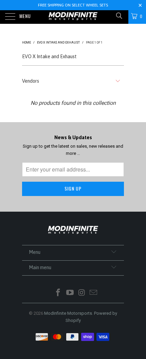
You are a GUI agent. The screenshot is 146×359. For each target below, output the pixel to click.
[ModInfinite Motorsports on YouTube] (70, 293)
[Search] (118, 15)
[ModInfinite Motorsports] (73, 17)
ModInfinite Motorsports (68, 313)
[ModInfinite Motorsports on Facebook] (58, 293)
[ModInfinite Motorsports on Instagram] (82, 293)
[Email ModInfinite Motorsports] (94, 293)
